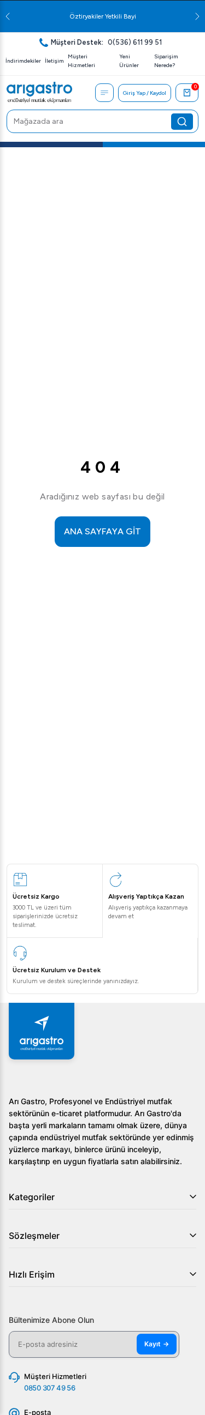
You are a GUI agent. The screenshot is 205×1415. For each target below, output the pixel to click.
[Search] (182, 121)
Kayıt (156, 1344)
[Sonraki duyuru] (197, 16)
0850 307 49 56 (49, 1387)
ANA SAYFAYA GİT (102, 531)
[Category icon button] (104, 92)
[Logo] (39, 92)
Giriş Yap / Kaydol (144, 93)
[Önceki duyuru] (7, 16)
